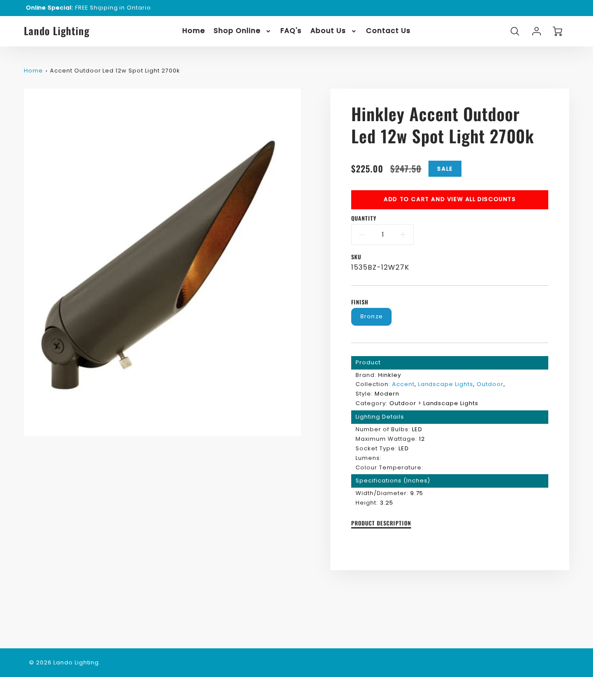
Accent (403, 384)
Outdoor (490, 384)
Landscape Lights (445, 384)
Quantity (363, 218)
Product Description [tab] (381, 523)
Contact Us (388, 31)
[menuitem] (193, 31)
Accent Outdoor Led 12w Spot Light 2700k (114, 70)
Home (193, 31)
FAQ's (291, 31)
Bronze (371, 316)
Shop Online (237, 31)
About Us (328, 31)
